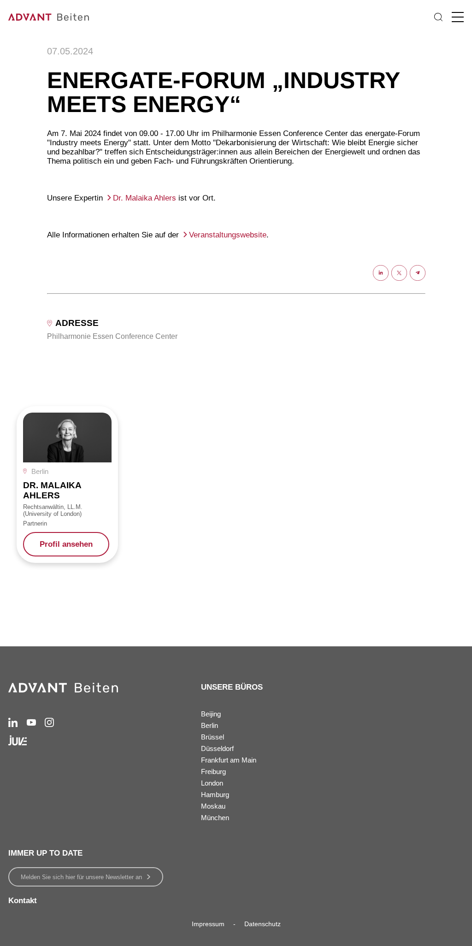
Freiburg (213, 771)
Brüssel (212, 737)
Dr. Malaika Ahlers (144, 198)
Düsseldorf (217, 748)
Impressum (208, 924)
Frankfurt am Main (228, 760)
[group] (67, 484)
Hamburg (215, 794)
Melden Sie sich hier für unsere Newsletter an (81, 877)
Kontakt (22, 900)
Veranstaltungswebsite (227, 235)
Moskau (213, 806)
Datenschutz (262, 924)
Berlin (209, 725)
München (215, 818)
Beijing (211, 714)
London (212, 783)
